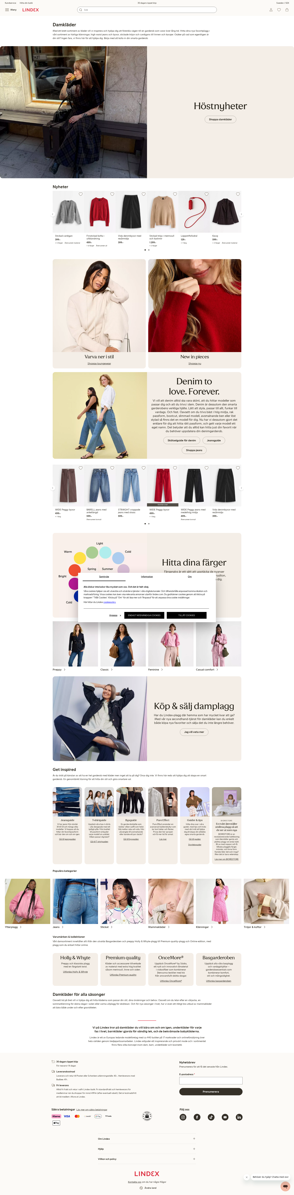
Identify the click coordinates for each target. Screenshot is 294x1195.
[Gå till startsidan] (31, 9)
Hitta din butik (26, 3)
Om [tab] (190, 576)
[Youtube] (225, 1117)
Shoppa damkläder (220, 119)
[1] (145, 250)
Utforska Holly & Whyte (75, 971)
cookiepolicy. (110, 602)
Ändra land (150, 1187)
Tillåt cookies (186, 615)
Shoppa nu (194, 363)
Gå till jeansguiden (67, 839)
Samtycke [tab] (104, 576)
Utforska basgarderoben (218, 980)
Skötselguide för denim (182, 440)
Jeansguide (214, 440)
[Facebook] (197, 1117)
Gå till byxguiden (131, 839)
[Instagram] (183, 1117)
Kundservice (10, 3)
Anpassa (113, 615)
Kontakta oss (134, 1181)
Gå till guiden (195, 839)
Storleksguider (194, 844)
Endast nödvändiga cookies (144, 615)
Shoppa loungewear (99, 363)
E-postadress (187, 1074)
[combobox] (147, 10)
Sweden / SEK (282, 3)
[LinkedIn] (239, 1117)
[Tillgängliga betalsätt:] (82, 1120)
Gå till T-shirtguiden (99, 841)
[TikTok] (211, 1117)
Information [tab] (147, 576)
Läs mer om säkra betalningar (91, 1109)
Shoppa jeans (194, 450)
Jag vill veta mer (194, 732)
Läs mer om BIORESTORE (227, 859)
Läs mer (163, 839)
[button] (51, 217)
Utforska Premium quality (123, 974)
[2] (149, 250)
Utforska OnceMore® (171, 980)
